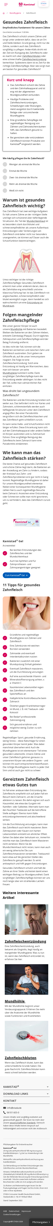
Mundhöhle (16, 329)
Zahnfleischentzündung (34, 59)
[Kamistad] (4, 13)
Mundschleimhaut (36, 221)
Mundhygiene (10, 372)
